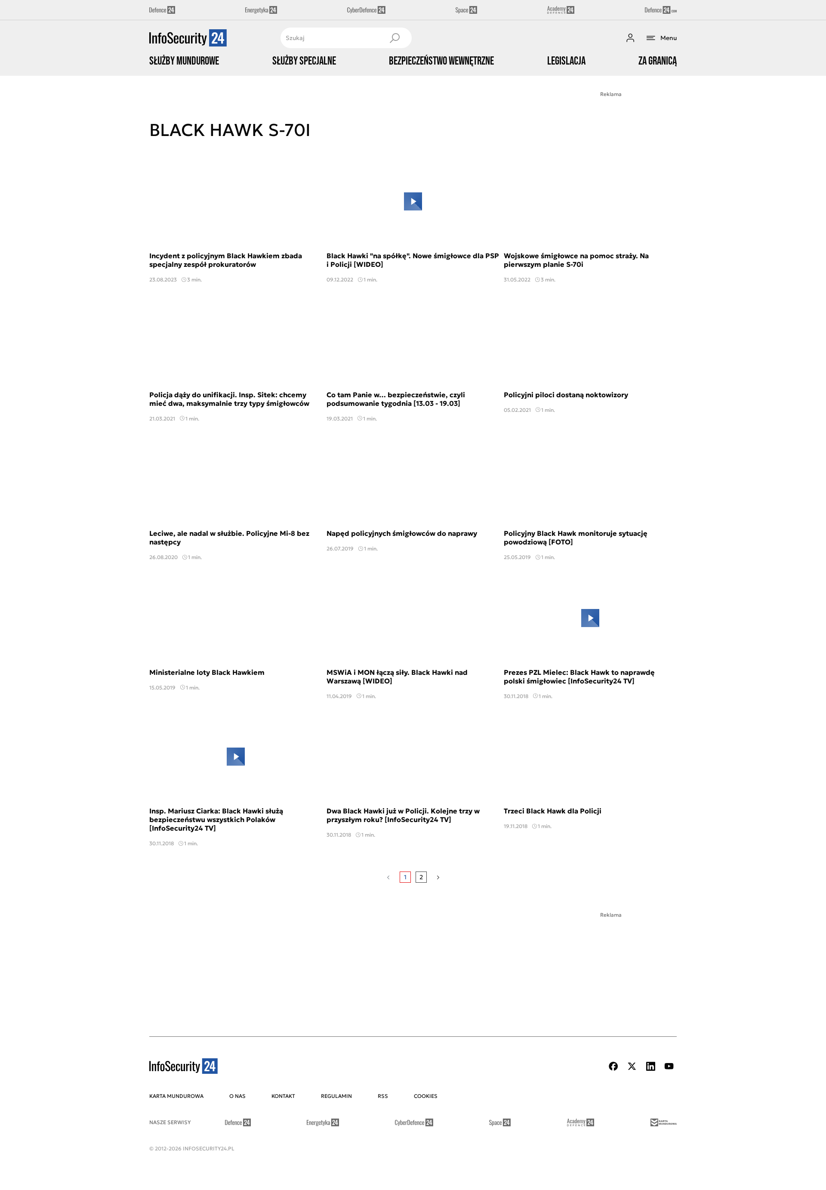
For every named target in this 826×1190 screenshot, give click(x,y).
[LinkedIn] (650, 1066)
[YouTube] (669, 1066)
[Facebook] (613, 1066)
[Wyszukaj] (394, 38)
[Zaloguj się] (630, 38)
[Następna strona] (438, 877)
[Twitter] (632, 1066)
